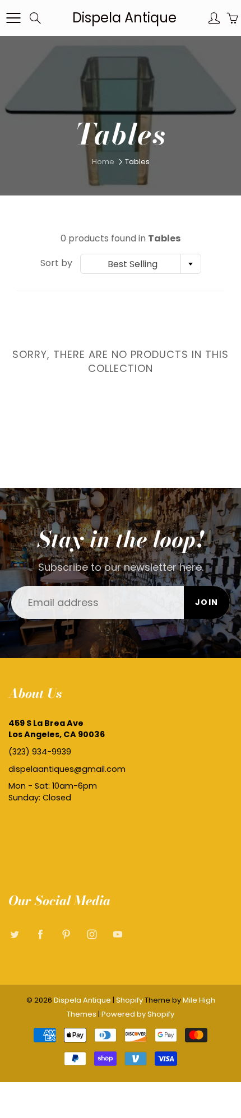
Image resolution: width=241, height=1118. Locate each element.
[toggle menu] (13, 18)
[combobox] (140, 264)
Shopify (129, 1000)
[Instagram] (91, 934)
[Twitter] (14, 934)
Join (207, 602)
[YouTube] (117, 934)
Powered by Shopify (137, 1014)
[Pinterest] (66, 934)
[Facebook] (40, 934)
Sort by (56, 263)
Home (103, 161)
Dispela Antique (124, 17)
